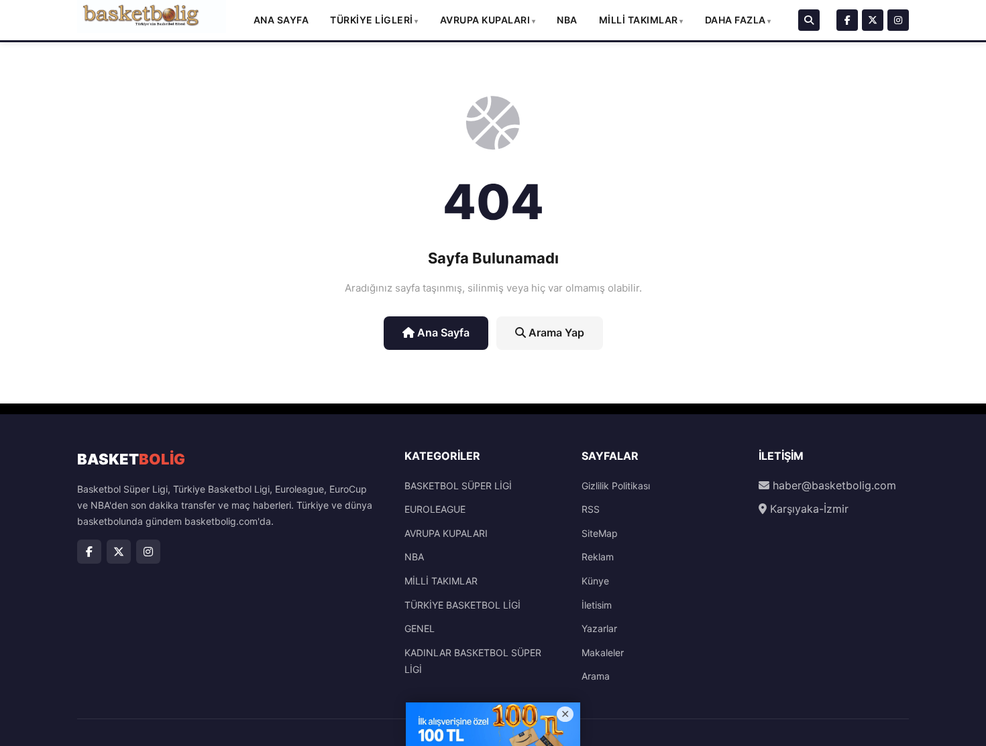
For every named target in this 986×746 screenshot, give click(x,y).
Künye (595, 580)
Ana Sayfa (281, 19)
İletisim (597, 605)
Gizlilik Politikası (616, 485)
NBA (567, 19)
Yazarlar (599, 628)
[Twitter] (872, 20)
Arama (596, 676)
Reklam (598, 556)
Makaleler (603, 652)
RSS (591, 509)
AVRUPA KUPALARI (485, 19)
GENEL (419, 628)
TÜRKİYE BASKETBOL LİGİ (462, 605)
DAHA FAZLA (735, 19)
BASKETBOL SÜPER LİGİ (458, 485)
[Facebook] (847, 20)
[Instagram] (898, 20)
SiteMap (600, 533)
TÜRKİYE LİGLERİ (371, 19)
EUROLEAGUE (434, 509)
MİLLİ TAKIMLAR (638, 19)
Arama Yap (555, 332)
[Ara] (809, 20)
